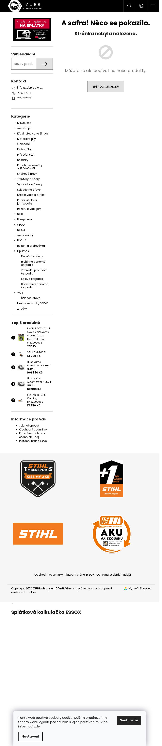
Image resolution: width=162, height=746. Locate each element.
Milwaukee (24, 123)
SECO (21, 225)
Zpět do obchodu (106, 87)
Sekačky (22, 160)
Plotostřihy (24, 149)
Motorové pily (26, 139)
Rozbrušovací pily (29, 209)
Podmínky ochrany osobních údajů (32, 435)
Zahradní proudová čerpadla (34, 271)
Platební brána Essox (33, 441)
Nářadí (21, 240)
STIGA (21, 230)
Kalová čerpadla (32, 279)
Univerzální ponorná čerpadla (34, 285)
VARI (20, 293)
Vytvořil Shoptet (140, 588)
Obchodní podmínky (33, 429)
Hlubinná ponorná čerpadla (33, 263)
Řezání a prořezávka (31, 246)
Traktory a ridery (28, 179)
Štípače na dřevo (29, 190)
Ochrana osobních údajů (113, 575)
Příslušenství (25, 155)
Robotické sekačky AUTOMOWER (29, 167)
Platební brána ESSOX (79, 575)
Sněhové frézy (27, 174)
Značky (22, 309)
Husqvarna (24, 219)
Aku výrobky (25, 235)
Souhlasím (129, 720)
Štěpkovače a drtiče (31, 195)
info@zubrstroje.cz (30, 88)
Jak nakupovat (29, 426)
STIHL (20, 214)
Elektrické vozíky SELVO (32, 303)
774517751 (24, 93)
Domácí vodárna (32, 256)
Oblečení (23, 144)
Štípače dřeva (30, 298)
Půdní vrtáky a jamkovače (27, 201)
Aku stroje (24, 128)
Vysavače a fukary (29, 184)
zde (37, 726)
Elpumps (23, 251)
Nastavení (30, 736)
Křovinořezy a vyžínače (33, 133)
